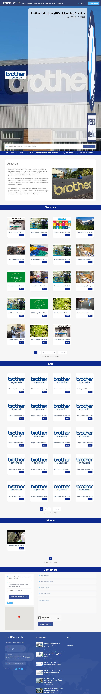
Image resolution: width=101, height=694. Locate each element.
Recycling (29, 153)
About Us (48, 3)
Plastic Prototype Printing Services (19, 232)
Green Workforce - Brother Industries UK (20, 545)
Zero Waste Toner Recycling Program (19, 286)
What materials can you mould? (63, 389)
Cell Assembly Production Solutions (19, 313)
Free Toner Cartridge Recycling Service (65, 313)
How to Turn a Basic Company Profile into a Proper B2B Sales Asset (53, 654)
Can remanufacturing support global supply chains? (69, 496)
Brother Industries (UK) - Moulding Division (58, 13)
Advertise (41, 3)
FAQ (21, 153)
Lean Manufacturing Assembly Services (42, 232)
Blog (53, 3)
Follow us (70, 645)
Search (88, 146)
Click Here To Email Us (17, 596)
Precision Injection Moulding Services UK (20, 259)
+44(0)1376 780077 (18, 663)
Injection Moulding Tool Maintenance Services (22, 339)
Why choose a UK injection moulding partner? (67, 469)
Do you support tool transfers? (40, 469)
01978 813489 (77, 17)
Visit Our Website (86, 153)
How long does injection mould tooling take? (21, 469)
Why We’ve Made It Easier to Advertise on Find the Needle (52, 663)
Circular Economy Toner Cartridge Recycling (67, 232)
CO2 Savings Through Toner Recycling (42, 313)
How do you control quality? (85, 415)
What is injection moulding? (16, 389)
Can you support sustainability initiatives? (89, 442)
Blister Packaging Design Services (87, 286)
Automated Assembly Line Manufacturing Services (68, 286)
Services (15, 153)
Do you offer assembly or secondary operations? (45, 442)
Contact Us (60, 3)
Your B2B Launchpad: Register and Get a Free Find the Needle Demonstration (53, 680)
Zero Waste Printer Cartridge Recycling (88, 232)
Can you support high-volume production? (21, 442)
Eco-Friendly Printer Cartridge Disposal (42, 339)
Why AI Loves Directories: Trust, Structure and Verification (53, 671)
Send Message (44, 624)
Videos (55, 153)
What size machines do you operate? (64, 415)
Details (21, 235)
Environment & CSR (43, 153)
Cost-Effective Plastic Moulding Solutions (43, 286)
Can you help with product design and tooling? (22, 415)
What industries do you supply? (40, 389)
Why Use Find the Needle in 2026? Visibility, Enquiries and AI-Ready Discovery (53, 645)
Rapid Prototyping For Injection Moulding (66, 339)
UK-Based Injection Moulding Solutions (42, 259)
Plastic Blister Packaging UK (85, 259)
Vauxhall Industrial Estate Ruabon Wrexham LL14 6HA (18, 585)
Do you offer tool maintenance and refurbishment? (46, 415)
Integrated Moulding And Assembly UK (65, 259)
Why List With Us (32, 3)
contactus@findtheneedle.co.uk (15, 649)
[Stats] (11, 603)
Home (24, 3)
